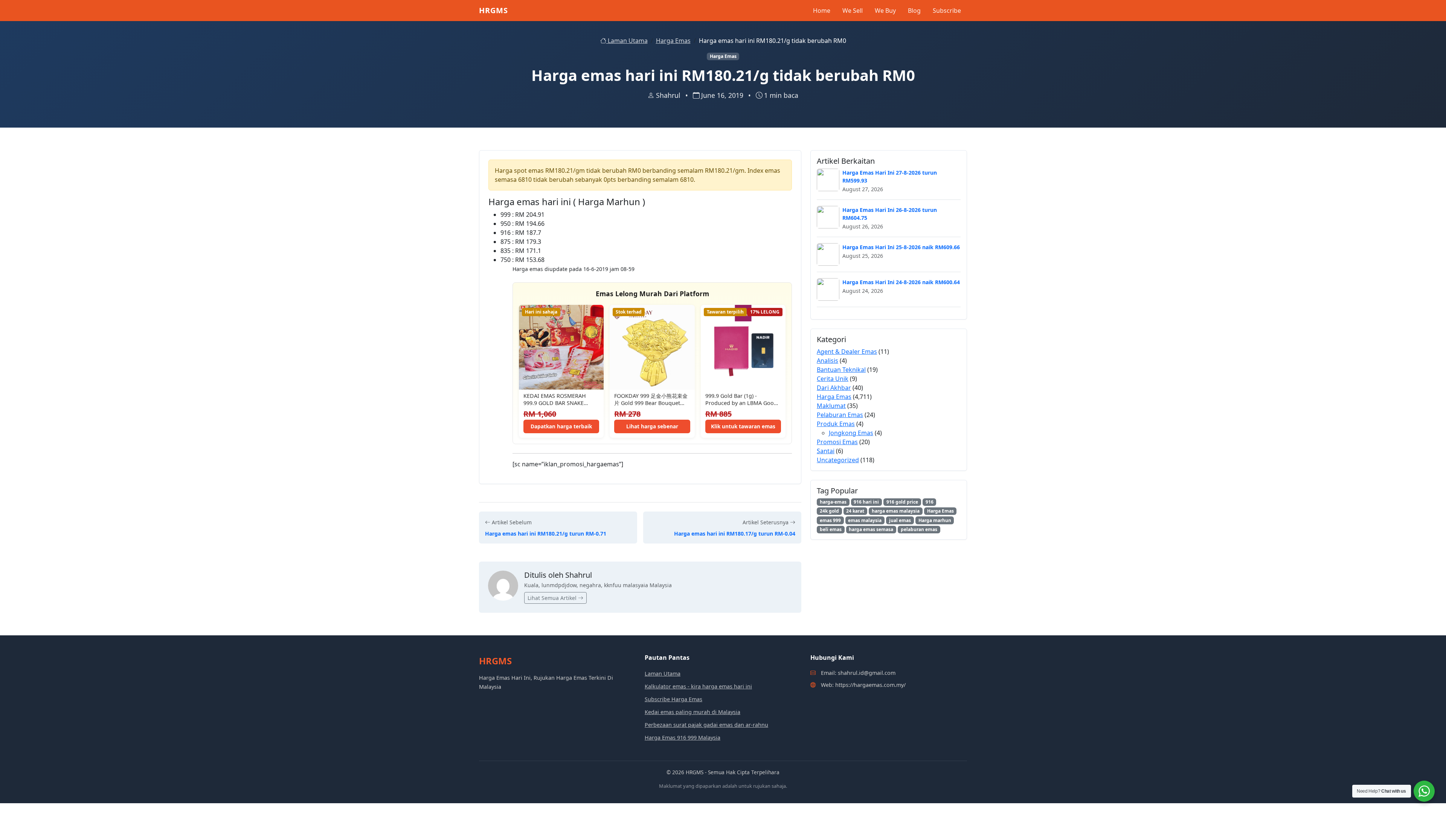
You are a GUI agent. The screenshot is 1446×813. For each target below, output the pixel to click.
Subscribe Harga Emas (673, 699)
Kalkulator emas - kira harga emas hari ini (698, 686)
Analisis (827, 360)
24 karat (855, 511)
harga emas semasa (871, 529)
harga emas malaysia (896, 511)
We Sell (852, 10)
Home (821, 10)
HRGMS (493, 10)
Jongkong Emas (851, 433)
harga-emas (833, 502)
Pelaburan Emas (840, 415)
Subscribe (947, 10)
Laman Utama (627, 41)
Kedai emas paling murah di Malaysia (692, 712)
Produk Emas (836, 424)
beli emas (831, 529)
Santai (825, 451)
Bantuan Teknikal (841, 369)
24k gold (829, 511)
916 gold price (902, 502)
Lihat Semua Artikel (553, 597)
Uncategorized (838, 460)
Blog (914, 10)
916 (929, 502)
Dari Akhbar (834, 388)
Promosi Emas (837, 442)
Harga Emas (673, 41)
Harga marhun (934, 520)
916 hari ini (866, 502)
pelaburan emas (919, 529)
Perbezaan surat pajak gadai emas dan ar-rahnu (706, 724)
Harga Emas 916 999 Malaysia (682, 737)
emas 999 (830, 520)
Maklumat (831, 406)
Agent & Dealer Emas (847, 351)
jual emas (900, 520)
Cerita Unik (832, 379)
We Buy (885, 10)
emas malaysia (865, 520)
